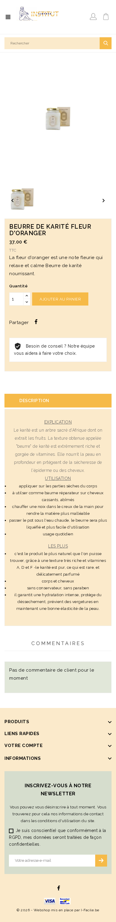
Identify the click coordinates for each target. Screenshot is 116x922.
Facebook (59, 888)
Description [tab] (34, 400)
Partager (36, 321)
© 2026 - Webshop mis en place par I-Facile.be (58, 910)
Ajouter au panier (60, 299)
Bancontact (64, 901)
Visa (49, 901)
